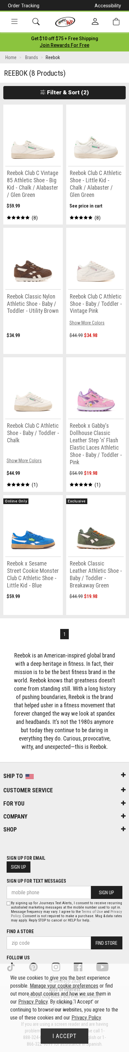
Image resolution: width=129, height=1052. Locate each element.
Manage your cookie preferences (64, 986)
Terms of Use (92, 912)
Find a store (20, 931)
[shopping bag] (116, 22)
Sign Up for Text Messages (36, 881)
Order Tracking (23, 5)
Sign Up (18, 867)
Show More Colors (87, 322)
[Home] (65, 22)
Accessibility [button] (108, 5)
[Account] (95, 22)
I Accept (64, 1036)
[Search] (36, 22)
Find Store (106, 943)
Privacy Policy (33, 1002)
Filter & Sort (67, 92)
